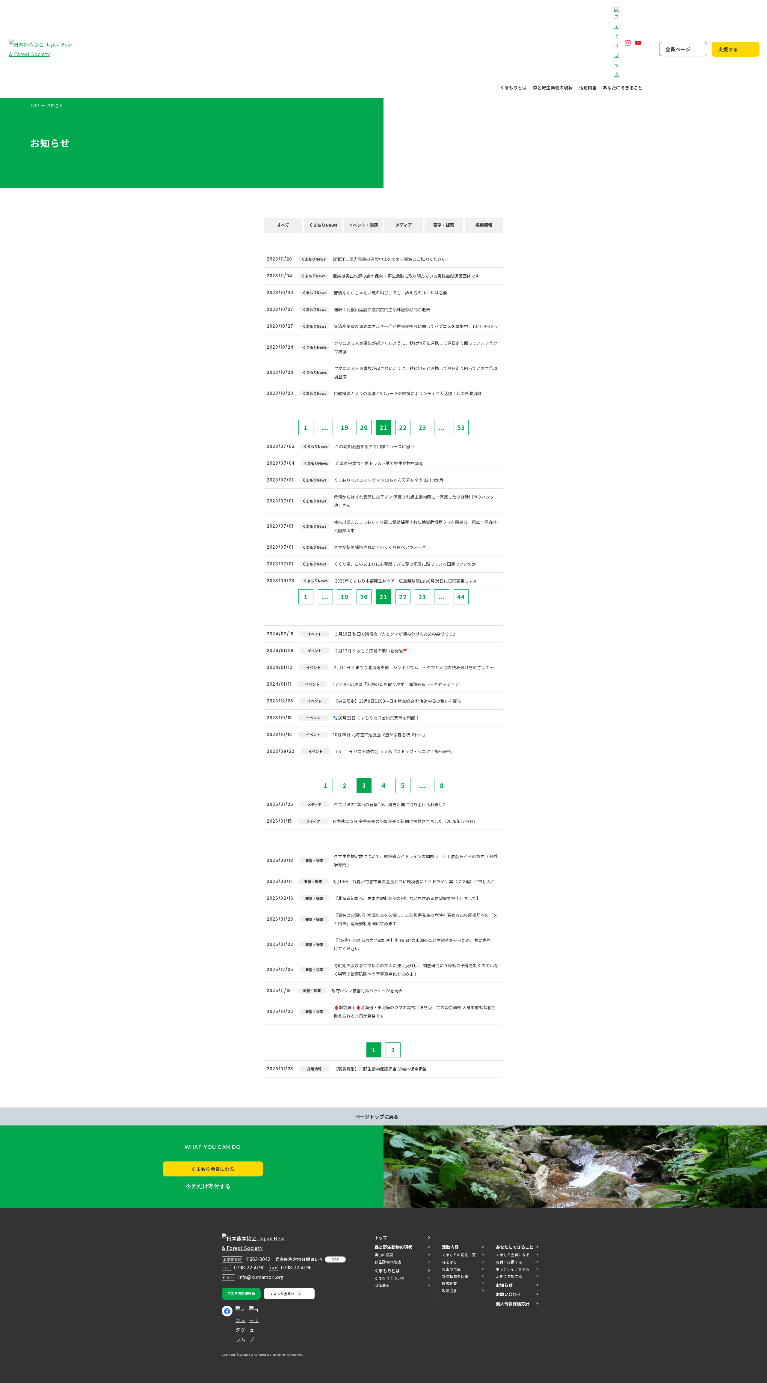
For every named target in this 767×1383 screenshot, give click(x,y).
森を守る (449, 1261)
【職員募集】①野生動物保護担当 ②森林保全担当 (380, 1069)
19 (344, 427)
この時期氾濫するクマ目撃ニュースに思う (374, 446)
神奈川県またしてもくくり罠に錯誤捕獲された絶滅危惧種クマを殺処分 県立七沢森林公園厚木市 (415, 526)
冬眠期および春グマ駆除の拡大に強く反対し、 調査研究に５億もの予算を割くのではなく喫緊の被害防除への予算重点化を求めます (416, 969)
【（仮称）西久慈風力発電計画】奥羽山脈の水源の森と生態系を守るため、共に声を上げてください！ (414, 944)
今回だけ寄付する (208, 1186)
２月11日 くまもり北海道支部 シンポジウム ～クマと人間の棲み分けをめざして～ (413, 667)
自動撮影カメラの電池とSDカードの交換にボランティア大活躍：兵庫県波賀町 (407, 393)
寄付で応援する (509, 1261)
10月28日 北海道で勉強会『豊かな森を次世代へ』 (380, 735)
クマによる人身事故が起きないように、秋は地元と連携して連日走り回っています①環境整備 (415, 372)
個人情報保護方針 (512, 1304)
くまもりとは (513, 88)
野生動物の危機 (388, 1261)
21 (383, 427)
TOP (34, 106)
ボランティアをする (512, 1268)
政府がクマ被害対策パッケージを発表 (367, 991)
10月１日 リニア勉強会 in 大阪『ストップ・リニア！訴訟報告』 (395, 751)
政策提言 (449, 1290)
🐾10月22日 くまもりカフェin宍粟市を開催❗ (376, 718)
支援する (728, 49)
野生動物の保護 (455, 1276)
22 (403, 427)
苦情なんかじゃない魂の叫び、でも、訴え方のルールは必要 (390, 293)
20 (364, 427)
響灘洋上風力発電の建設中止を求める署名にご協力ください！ (391, 259)
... (325, 427)
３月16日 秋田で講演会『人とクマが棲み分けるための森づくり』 (395, 634)
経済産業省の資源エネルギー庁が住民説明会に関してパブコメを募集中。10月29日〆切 (416, 326)
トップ (381, 1238)
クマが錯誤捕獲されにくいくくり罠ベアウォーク (380, 547)
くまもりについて (390, 1278)
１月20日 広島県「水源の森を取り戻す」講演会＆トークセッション (395, 684)
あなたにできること (622, 88)
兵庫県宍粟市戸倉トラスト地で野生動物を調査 (379, 463)
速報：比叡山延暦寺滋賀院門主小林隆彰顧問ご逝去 (382, 309)
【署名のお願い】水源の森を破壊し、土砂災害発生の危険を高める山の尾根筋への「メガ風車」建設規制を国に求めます (415, 919)
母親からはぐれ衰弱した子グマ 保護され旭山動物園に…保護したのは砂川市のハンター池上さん (416, 501)
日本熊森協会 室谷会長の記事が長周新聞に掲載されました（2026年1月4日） (405, 821)
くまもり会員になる (212, 1169)
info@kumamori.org (260, 1276)
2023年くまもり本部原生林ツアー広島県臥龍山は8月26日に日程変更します (408, 581)
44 (461, 596)
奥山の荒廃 (384, 1254)
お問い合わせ (508, 1294)
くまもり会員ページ (285, 1293)
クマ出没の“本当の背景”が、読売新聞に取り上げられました (390, 804)
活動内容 (588, 88)
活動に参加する (509, 1276)
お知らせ (504, 1285)
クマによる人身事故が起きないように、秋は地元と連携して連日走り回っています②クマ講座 (415, 347)
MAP (335, 1259)
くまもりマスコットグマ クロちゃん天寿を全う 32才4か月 (388, 480)
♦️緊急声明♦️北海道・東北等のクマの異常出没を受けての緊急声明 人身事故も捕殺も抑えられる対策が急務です (415, 1011)
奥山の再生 (451, 1268)
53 (461, 427)
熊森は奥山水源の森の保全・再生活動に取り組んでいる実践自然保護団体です (410, 276)
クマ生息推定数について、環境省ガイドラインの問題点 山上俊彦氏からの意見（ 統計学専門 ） (416, 860)
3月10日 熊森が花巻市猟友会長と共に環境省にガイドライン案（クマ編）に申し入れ (414, 881)
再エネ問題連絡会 (241, 1293)
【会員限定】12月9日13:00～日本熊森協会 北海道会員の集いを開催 (397, 701)
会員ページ (678, 49)
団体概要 (382, 1285)
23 (422, 427)
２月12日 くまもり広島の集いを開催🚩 (371, 651)
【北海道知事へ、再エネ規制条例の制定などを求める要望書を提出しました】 (407, 898)
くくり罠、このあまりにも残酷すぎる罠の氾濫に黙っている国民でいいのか (405, 564)
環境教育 (449, 1283)
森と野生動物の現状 (553, 88)
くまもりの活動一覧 (459, 1254)
